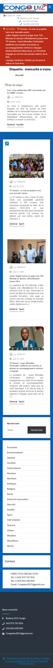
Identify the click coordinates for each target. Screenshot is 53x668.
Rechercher (13, 423)
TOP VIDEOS (13, 520)
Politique (11, 483)
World (10, 546)
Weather (11, 535)
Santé (10, 494)
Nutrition (11, 478)
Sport (21, 223)
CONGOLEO (18, 97)
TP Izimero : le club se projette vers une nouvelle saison (25, 191)
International (13, 468)
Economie (12, 447)
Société (20, 124)
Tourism (11, 525)
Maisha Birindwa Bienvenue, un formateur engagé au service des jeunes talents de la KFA (26, 54)
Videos (10, 530)
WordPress (12, 540)
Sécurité (11, 504)
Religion (11, 488)
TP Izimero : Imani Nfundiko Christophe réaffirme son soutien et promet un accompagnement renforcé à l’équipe (24, 44)
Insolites (11, 463)
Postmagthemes (26, 663)
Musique (11, 473)
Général (11, 124)
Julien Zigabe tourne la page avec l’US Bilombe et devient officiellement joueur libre (26, 279)
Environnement (15, 452)
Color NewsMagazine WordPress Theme (24, 661)
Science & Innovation (17, 499)
